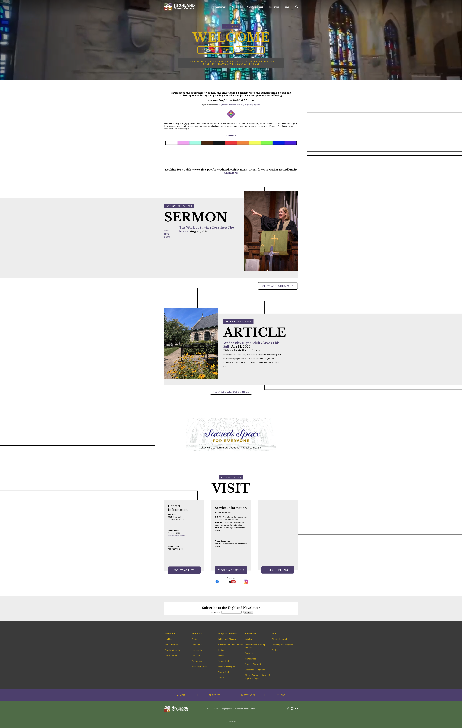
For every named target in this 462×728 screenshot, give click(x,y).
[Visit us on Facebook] (288, 708)
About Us (236, 7)
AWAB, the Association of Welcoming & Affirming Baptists (238, 105)
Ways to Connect (255, 7)
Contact (195, 639)
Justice (221, 650)
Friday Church (171, 655)
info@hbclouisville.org (176, 536)
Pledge (275, 650)
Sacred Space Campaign (282, 644)
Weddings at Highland (255, 669)
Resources (274, 7)
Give (287, 7)
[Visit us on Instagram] (292, 708)
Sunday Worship (172, 650)
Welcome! (221, 7)
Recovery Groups (199, 666)
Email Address (215, 612)
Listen (167, 234)
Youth (221, 677)
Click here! (231, 172)
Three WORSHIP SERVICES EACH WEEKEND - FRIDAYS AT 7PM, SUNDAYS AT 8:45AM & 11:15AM (231, 63)
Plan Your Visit (216, 50)
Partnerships (197, 661)
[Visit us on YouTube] (296, 708)
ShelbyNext (231, 722)
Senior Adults (224, 661)
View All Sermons (278, 286)
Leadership (197, 650)
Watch (167, 231)
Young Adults (224, 672)
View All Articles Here (231, 392)
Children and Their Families (230, 644)
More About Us (231, 570)
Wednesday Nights (226, 666)
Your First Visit (171, 644)
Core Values (197, 644)
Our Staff (196, 655)
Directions (278, 570)
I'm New (168, 639)
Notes (167, 237)
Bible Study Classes (227, 639)
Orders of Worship (253, 664)
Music (221, 655)
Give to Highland (279, 639)
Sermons (249, 653)
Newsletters (250, 658)
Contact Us (250, 50)
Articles (248, 639)
